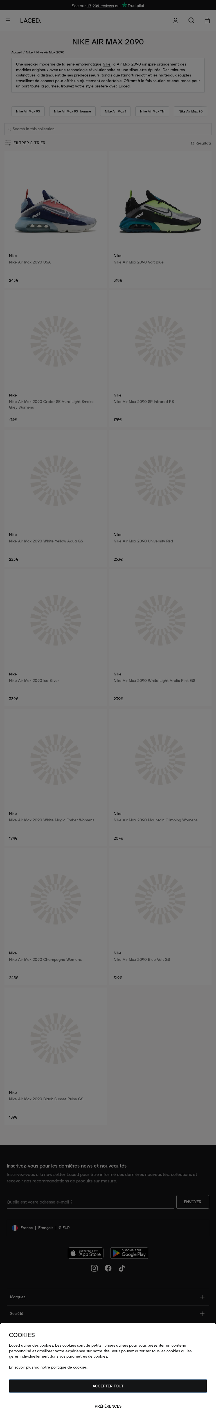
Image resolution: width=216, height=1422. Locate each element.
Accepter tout (108, 1386)
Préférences (108, 1406)
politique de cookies (69, 1367)
